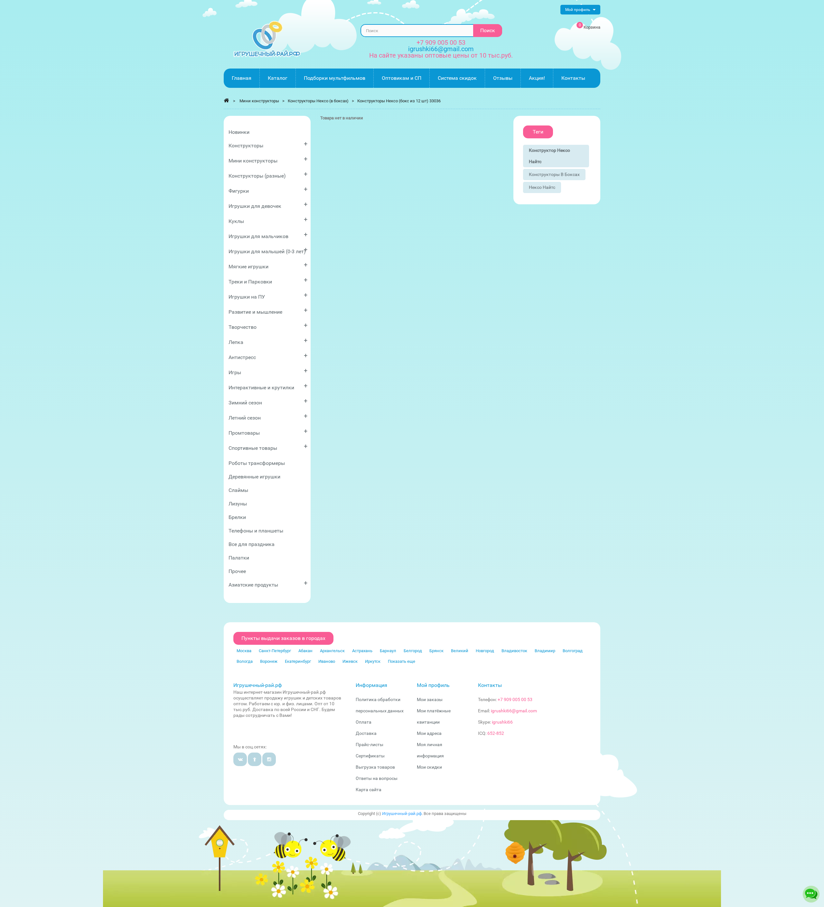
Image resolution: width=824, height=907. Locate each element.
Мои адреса (429, 733)
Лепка (268, 341)
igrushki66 (502, 722)
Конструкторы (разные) (268, 174)
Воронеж (268, 661)
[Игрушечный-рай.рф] (267, 39)
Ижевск (350, 661)
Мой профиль (433, 685)
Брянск (436, 651)
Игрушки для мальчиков (268, 235)
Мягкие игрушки (268, 265)
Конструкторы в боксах (554, 174)
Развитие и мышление (268, 310)
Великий (459, 651)
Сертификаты (370, 755)
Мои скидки (429, 767)
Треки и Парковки (268, 280)
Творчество (268, 325)
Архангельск (332, 651)
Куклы (268, 220)
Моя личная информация (430, 750)
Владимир (545, 651)
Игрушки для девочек (268, 204)
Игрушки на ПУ (268, 295)
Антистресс (268, 356)
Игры (268, 371)
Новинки (239, 132)
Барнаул (388, 651)
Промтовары (268, 431)
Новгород (485, 651)
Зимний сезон (268, 401)
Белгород (413, 651)
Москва (244, 651)
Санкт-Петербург (275, 651)
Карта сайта (368, 789)
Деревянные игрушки (254, 477)
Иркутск (372, 661)
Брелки (237, 517)
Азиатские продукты (268, 583)
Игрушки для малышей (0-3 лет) (268, 250)
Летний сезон (268, 416)
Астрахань (362, 651)
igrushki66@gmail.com (514, 710)
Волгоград (573, 651)
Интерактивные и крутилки (268, 386)
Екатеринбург (298, 661)
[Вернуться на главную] (226, 100)
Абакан (305, 651)
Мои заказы (430, 699)
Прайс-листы (369, 744)
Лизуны (238, 504)
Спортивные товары (268, 446)
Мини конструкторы (268, 159)
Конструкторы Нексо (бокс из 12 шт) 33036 (399, 100)
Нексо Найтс (542, 187)
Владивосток (514, 651)
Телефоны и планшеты (256, 531)
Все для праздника (252, 544)
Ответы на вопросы (377, 778)
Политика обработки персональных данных (380, 705)
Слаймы (238, 490)
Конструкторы (268, 144)
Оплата (363, 722)
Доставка (366, 733)
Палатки (239, 558)
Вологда (245, 661)
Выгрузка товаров (375, 767)
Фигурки (268, 189)
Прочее (237, 571)
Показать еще (401, 661)
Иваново (326, 661)
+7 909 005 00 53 (441, 42)
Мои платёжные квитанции (434, 716)
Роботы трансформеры (257, 463)
